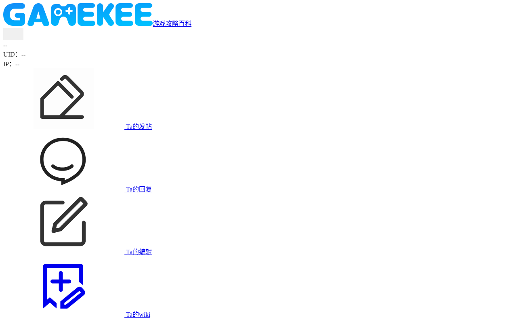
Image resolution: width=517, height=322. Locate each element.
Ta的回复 (138, 189)
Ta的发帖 (138, 126)
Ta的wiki (137, 314)
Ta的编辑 (138, 251)
